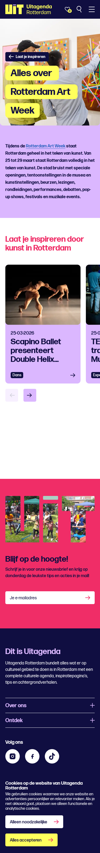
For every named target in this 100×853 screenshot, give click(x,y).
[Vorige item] (11, 395)
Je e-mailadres (23, 598)
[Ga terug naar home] (28, 9)
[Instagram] (12, 756)
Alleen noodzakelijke (28, 822)
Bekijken (74, 375)
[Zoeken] (79, 9)
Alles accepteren (26, 840)
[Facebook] (32, 756)
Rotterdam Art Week (45, 146)
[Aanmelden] (88, 597)
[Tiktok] (52, 756)
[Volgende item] (29, 395)
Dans (17, 375)
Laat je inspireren (30, 57)
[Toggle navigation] (92, 9)
